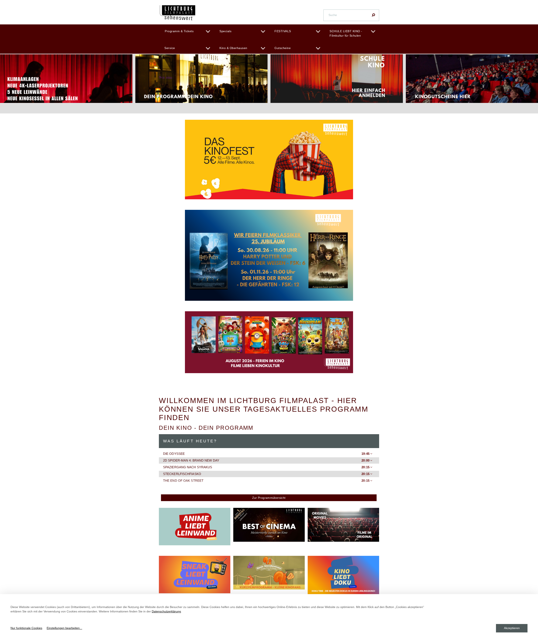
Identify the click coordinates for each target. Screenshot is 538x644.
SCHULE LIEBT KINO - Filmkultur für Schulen (346, 33)
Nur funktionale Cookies (26, 628)
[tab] (269, 454)
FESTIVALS (282, 31)
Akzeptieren (512, 628)
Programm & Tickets (179, 31)
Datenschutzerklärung (166, 611)
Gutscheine (282, 48)
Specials (225, 31)
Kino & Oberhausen (233, 48)
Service (169, 48)
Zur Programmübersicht (269, 497)
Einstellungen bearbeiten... (64, 628)
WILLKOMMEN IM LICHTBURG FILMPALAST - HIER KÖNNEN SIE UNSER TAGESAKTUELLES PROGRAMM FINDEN (263, 409)
